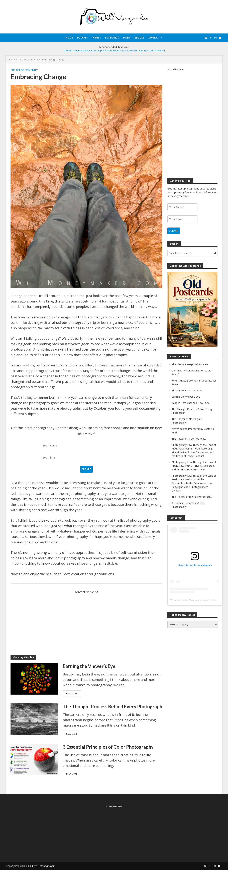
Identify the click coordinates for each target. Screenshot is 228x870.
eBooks (139, 37)
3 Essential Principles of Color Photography (108, 747)
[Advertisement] (86, 618)
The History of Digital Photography (192, 496)
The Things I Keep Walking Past (190, 364)
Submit (86, 469)
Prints (96, 37)
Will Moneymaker (179, 600)
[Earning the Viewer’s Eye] (34, 678)
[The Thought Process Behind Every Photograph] (34, 718)
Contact (154, 37)
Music (127, 37)
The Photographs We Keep (187, 390)
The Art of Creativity (29, 59)
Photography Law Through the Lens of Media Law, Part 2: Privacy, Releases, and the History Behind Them (194, 465)
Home (69, 37)
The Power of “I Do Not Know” (189, 438)
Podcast (82, 37)
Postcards (112, 37)
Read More (71, 693)
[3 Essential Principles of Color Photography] (34, 759)
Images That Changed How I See (191, 402)
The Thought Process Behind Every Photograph (112, 706)
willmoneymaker (200, 600)
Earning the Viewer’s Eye (89, 666)
